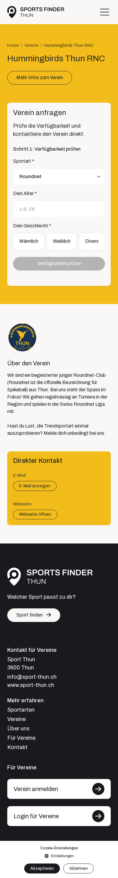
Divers (92, 241)
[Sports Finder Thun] (35, 12)
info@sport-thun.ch (32, 677)
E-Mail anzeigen (34, 486)
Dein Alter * (25, 193)
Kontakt (17, 747)
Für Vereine (21, 738)
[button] (59, 856)
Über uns (18, 729)
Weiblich (61, 241)
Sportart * (23, 161)
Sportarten (20, 710)
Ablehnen (78, 868)
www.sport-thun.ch (30, 685)
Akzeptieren (42, 868)
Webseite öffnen (35, 514)
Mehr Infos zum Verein (39, 77)
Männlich (28, 241)
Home (13, 45)
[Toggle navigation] (105, 12)
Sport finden (29, 614)
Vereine (31, 45)
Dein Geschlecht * (32, 225)
